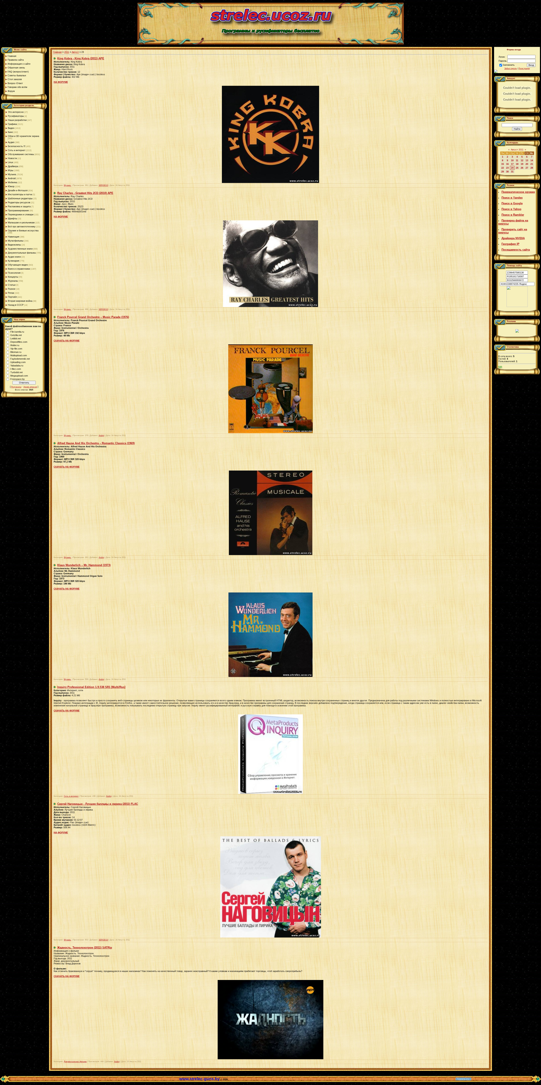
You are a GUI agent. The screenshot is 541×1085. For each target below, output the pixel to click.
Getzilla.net (16, 335)
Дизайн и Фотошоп (18, 190)
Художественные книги (20, 248)
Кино (10, 132)
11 (517, 160)
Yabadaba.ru (16, 365)
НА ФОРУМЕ (61, 82)
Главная (57, 52)
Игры (10, 170)
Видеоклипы (14, 244)
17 (512, 164)
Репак (11, 293)
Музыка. (12, 174)
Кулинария (13, 260)
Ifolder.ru (14, 345)
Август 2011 (517, 149)
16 (507, 164)
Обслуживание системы (21, 154)
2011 (66, 52)
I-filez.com (15, 369)
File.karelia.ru (17, 331)
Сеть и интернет (16, 150)
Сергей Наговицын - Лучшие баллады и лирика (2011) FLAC (97, 803)
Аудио (11, 142)
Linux (10, 162)
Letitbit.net (15, 338)
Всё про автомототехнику (22, 226)
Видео (11, 128)
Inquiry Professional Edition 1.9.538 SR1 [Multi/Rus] (91, 687)
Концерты (13, 277)
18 (517, 164)
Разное (11, 289)
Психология (14, 273)
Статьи (11, 285)
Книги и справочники (19, 268)
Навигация (13, 236)
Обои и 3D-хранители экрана (23, 136)
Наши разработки (17, 120)
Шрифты (12, 218)
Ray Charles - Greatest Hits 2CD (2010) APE (85, 193)
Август (75, 52)
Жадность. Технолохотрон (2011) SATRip (84, 947)
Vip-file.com (16, 348)
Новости (12, 158)
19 (522, 164)
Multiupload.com (18, 355)
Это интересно (16, 112)
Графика (12, 124)
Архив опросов (30, 387)
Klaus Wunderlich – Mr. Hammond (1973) (84, 565)
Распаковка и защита (19, 206)
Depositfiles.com (18, 342)
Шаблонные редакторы (20, 198)
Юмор (11, 186)
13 (527, 160)
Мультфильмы (15, 240)
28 (531, 168)
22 (502, 168)
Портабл (12, 297)
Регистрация (524, 68)
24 (512, 168)
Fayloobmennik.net (20, 359)
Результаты (16, 387)
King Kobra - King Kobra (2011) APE (80, 58)
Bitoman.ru (15, 352)
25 (517, 168)
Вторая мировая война (20, 301)
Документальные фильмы (22, 252)
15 (502, 164)
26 (522, 168)
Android (12, 178)
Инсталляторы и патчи (20, 194)
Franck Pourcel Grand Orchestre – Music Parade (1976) (93, 317)
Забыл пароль (510, 68)
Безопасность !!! (16, 146)
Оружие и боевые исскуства (23, 230)
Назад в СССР (15, 305)
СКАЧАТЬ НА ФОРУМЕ (66, 340)
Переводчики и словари (20, 214)
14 (531, 160)
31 (512, 171)
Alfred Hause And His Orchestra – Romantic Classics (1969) (96, 443)
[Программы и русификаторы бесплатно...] (517, 306)
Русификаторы (16, 116)
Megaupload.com (19, 375)
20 (527, 164)
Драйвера (13, 166)
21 (531, 164)
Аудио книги (14, 256)
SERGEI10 (103, 185)
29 (502, 171)
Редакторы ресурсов (19, 202)
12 (522, 160)
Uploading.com (18, 362)
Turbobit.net (16, 372)
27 (527, 168)
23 (507, 168)
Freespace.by (17, 379)
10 (512, 160)
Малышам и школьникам (21, 222)
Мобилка (12, 182)
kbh (500, 366)
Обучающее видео (18, 264)
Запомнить (509, 65)
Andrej (101, 435)
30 (507, 171)
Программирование (18, 210)
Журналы (13, 281)
